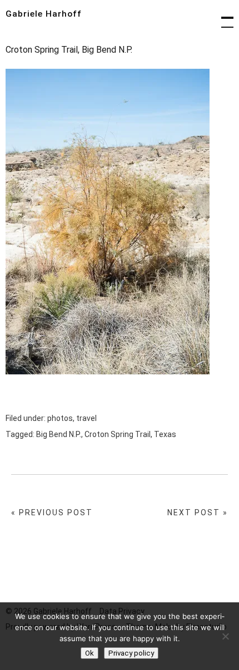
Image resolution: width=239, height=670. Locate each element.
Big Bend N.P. (58, 434)
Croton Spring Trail (117, 434)
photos (60, 418)
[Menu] (222, 17)
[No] (225, 636)
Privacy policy (131, 653)
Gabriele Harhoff (44, 14)
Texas (165, 434)
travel (86, 418)
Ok (89, 653)
